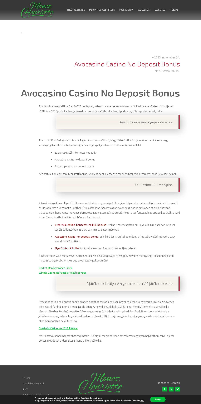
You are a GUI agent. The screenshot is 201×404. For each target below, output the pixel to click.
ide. (142, 400)
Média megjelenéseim (102, 10)
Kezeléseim (144, 10)
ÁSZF (25, 389)
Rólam (174, 10)
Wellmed (160, 10)
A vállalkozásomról (33, 383)
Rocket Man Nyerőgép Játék (55, 267)
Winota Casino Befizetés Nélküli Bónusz (62, 272)
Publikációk (126, 10)
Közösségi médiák (168, 383)
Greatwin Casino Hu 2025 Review (58, 328)
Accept (158, 399)
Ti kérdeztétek (76, 10)
